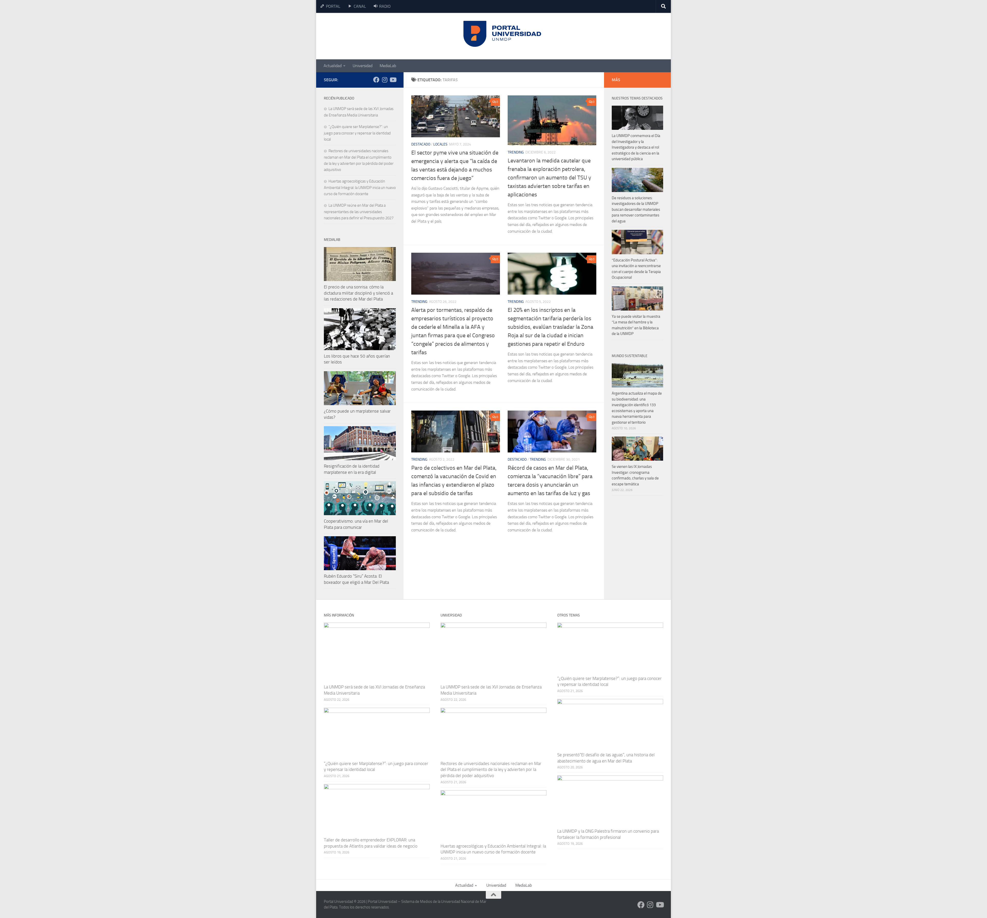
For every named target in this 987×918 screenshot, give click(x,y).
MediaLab (388, 65)
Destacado (420, 144)
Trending (516, 152)
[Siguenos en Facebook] (376, 80)
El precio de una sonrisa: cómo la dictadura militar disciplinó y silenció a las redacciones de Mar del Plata (358, 293)
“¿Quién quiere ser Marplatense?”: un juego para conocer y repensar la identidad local (357, 133)
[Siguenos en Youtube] (393, 80)
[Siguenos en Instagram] (384, 80)
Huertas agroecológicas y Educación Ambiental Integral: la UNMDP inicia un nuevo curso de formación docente (360, 187)
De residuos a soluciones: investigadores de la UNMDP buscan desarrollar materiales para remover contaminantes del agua (636, 209)
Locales (440, 144)
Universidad (362, 65)
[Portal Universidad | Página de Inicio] (362, 36)
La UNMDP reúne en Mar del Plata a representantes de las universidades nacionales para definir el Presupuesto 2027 (359, 211)
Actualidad (333, 65)
